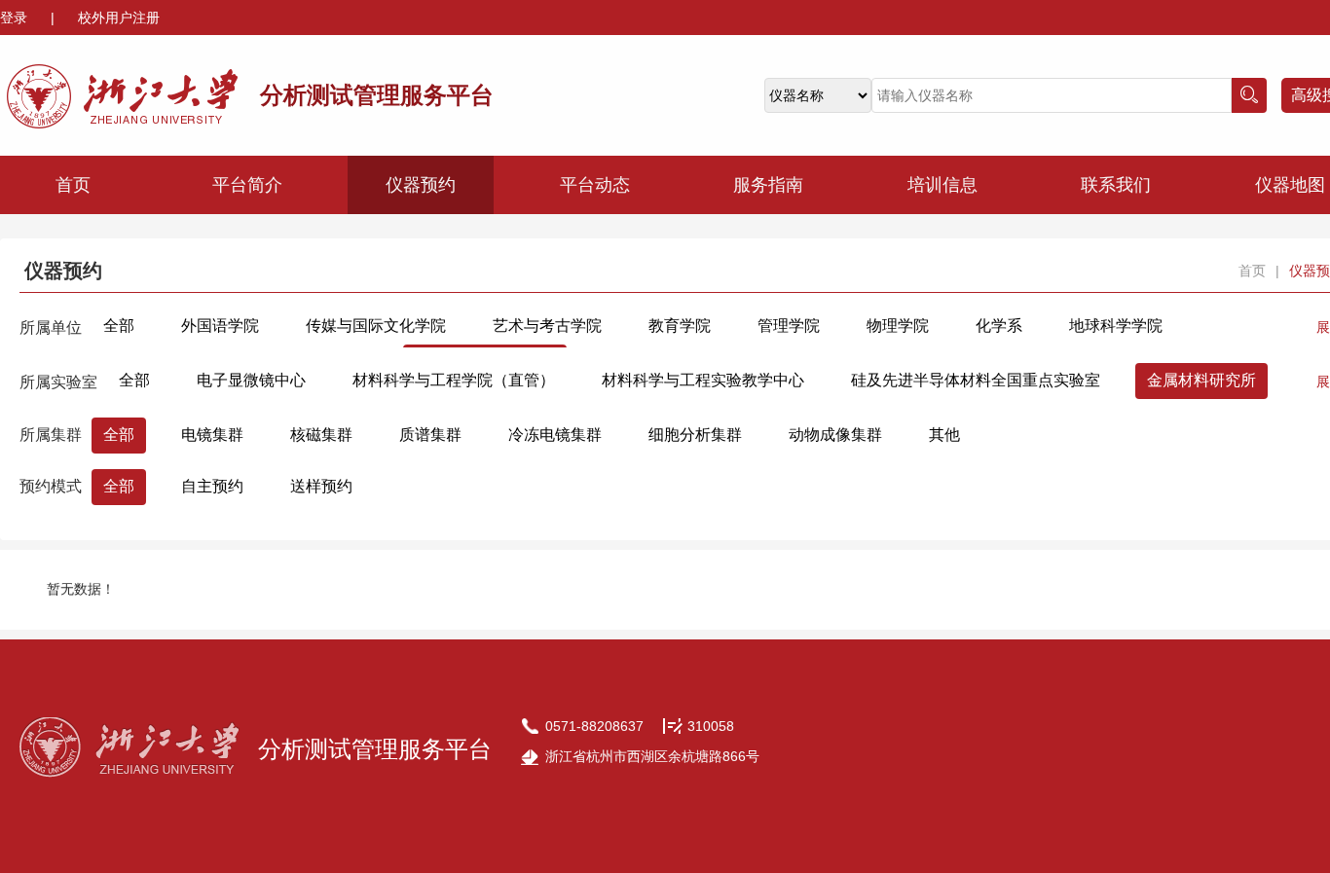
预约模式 (50, 486)
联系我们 (1116, 185)
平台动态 (595, 185)
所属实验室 (58, 382)
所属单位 (50, 327)
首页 (73, 185)
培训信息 (942, 185)
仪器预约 (421, 185)
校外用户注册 (119, 17)
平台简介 (247, 185)
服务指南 (768, 185)
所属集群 (50, 434)
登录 (15, 17)
